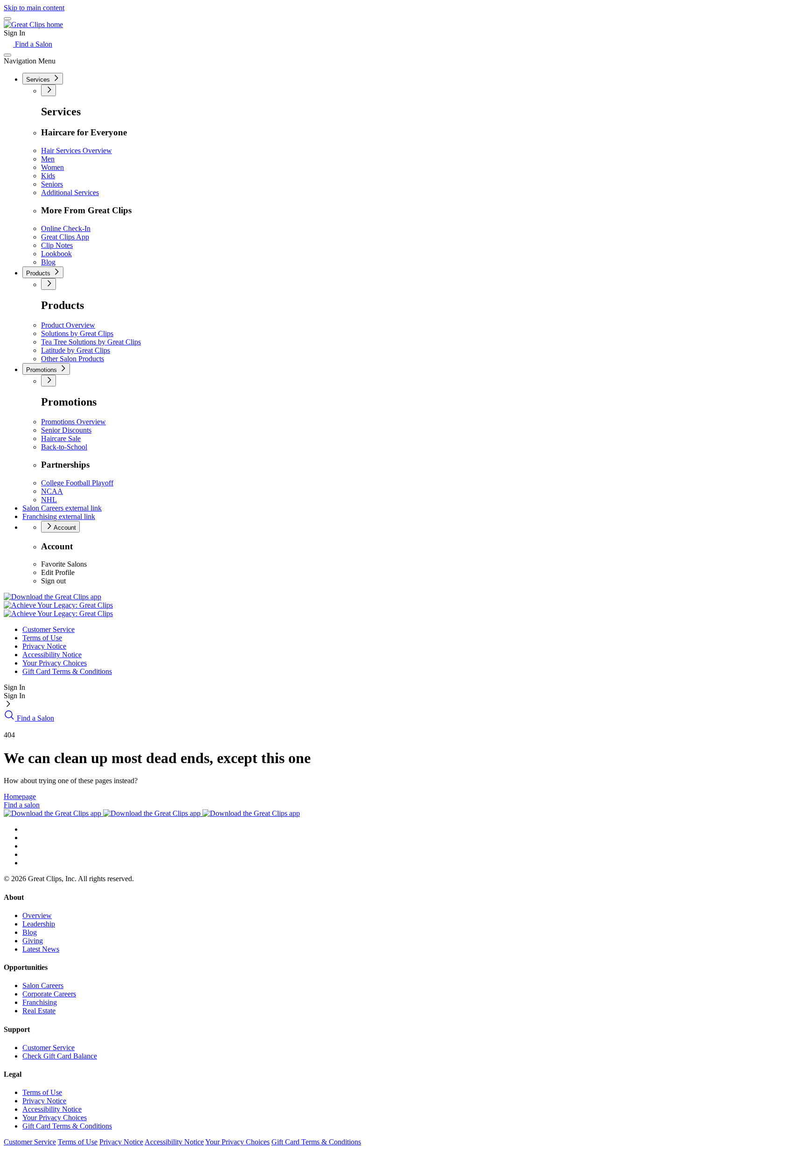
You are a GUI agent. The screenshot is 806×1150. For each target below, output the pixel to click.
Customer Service (48, 629)
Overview (37, 915)
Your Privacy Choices (54, 663)
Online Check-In (65, 228)
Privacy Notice (44, 646)
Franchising (58, 516)
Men (48, 159)
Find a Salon (32, 44)
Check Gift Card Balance (59, 1056)
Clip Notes (57, 245)
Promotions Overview (73, 422)
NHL (49, 500)
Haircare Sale (61, 438)
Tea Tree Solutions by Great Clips (91, 342)
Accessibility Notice (52, 655)
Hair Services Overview (76, 150)
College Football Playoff (77, 483)
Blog (48, 262)
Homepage (20, 796)
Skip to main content (34, 8)
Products (39, 273)
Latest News (40, 949)
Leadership (38, 924)
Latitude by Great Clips (75, 350)
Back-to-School (64, 447)
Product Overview (68, 325)
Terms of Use (42, 638)
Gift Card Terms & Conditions (67, 671)
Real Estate (39, 1011)
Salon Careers (62, 508)
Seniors (52, 184)
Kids (48, 176)
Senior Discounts (66, 430)
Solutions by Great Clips (77, 333)
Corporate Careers (49, 994)
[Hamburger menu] (7, 18)
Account (64, 527)
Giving (32, 941)
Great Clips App (65, 237)
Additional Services (70, 192)
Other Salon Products (72, 359)
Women (52, 167)
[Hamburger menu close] (7, 55)
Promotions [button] (42, 369)
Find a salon (22, 805)
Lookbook (56, 254)
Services (39, 79)
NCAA (52, 491)
